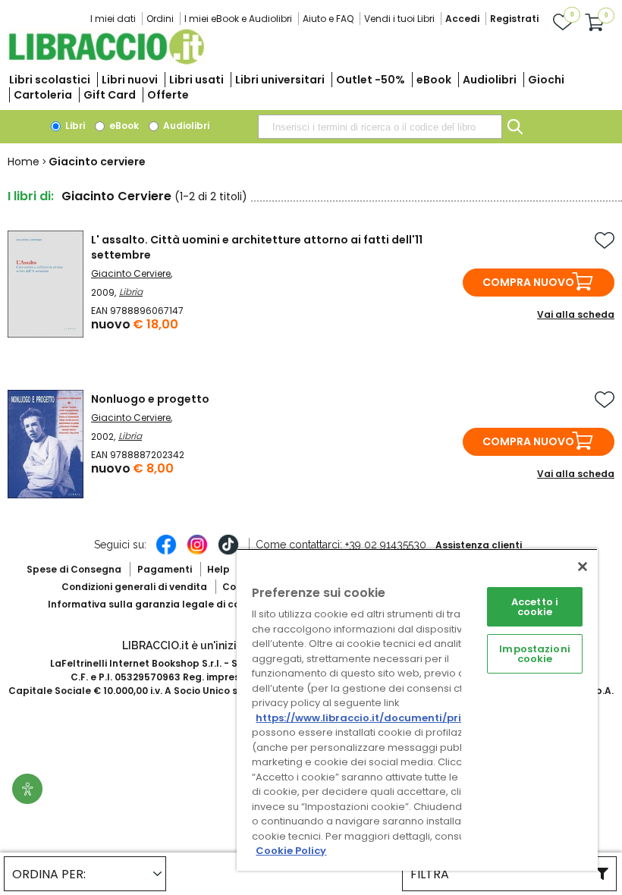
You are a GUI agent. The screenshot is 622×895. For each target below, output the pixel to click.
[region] (417, 709)
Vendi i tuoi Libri (399, 18)
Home (23, 161)
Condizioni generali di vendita (134, 586)
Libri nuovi (130, 79)
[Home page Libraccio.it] (106, 61)
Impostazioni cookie (534, 654)
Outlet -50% (370, 79)
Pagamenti (164, 569)
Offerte (168, 94)
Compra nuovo (528, 282)
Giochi (546, 79)
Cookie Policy (291, 850)
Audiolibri (490, 79)
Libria (131, 291)
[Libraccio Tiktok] (228, 552)
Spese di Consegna (74, 569)
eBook (433, 79)
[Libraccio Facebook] (166, 552)
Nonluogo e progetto (150, 399)
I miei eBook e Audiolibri (238, 18)
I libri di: (31, 196)
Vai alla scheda (575, 314)
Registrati (514, 18)
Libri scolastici (49, 79)
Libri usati (196, 79)
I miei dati (113, 18)
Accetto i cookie (534, 607)
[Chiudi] (582, 566)
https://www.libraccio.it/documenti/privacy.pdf (382, 718)
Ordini (160, 18)
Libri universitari (280, 79)
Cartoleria (43, 94)
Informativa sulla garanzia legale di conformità (165, 604)
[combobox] (380, 127)
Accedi (462, 18)
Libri (74, 125)
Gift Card (109, 94)
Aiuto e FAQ (328, 18)
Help (218, 569)
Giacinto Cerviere (131, 273)
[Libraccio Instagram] (197, 552)
